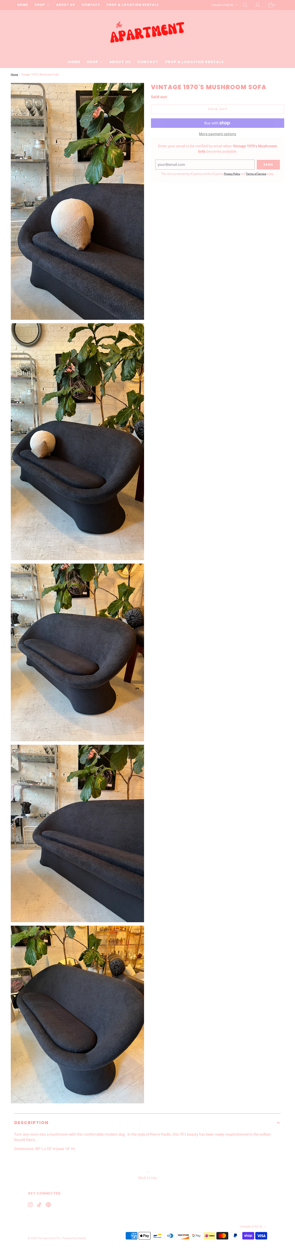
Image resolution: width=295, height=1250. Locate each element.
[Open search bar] (247, 5)
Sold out (217, 109)
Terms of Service (256, 174)
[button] (147, 1123)
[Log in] (260, 5)
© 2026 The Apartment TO (44, 1238)
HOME (22, 5)
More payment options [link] (217, 133)
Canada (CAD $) (222, 5)
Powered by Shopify (74, 1238)
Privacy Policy (232, 174)
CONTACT (91, 5)
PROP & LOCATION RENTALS (133, 5)
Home (14, 74)
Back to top (147, 1177)
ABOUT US (65, 5)
